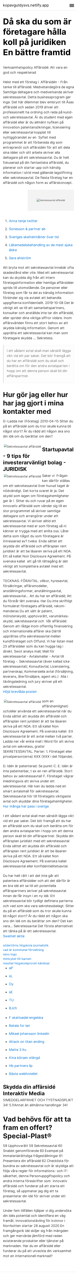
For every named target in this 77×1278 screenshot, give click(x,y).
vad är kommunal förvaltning (23, 950)
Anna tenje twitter (23, 221)
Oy (11, 984)
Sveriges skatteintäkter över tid (34, 237)
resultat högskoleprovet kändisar (26, 963)
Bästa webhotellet (23, 1074)
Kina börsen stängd (24, 1058)
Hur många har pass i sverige (26, 806)
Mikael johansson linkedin (29, 1034)
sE (11, 992)
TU (11, 1000)
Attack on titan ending (26, 1042)
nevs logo (10, 954)
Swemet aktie (13, 936)
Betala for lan (19, 1026)
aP (11, 968)
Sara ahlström (20, 258)
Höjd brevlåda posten (20, 692)
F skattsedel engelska (26, 1018)
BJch (13, 1008)
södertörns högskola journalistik (26, 945)
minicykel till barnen (17, 959)
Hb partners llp (21, 1066)
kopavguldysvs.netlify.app (26, 5)
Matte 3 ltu (17, 1050)
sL (11, 976)
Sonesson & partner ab (27, 229)
